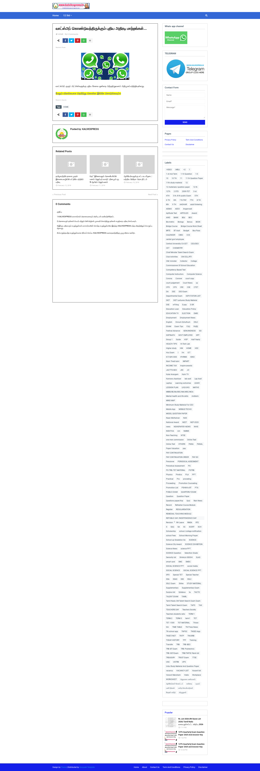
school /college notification (190, 531)
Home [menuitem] (56, 15)
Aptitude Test (171, 213)
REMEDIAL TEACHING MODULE (178, 514)
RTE (197, 522)
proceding (187, 479)
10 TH (174, 178)
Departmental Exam (174, 296)
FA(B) (195, 326)
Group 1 (169, 339)
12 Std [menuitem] (66, 15)
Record (169, 505)
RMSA (189, 522)
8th (167, 204)
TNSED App (195, 631)
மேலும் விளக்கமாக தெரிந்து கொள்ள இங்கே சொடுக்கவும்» (88, 93)
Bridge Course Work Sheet (191, 226)
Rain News (198, 501)
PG (189, 466)
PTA (196, 488)
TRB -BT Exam (171, 649)
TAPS (193, 605)
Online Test (170, 444)
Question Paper (183, 496)
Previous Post (60, 194)
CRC (182, 287)
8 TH (199, 200)
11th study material (174, 183)
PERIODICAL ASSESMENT (188, 461)
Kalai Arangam (172, 374)
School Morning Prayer (188, 536)
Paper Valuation (172, 448)
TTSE (194, 658)
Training (193, 640)
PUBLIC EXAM (172, 492)
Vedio (186, 675)
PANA (191, 444)
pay (184, 448)
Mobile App (170, 409)
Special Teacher (192, 575)
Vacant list (196, 671)
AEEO (177, 209)
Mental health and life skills (177, 396)
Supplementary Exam (190, 588)
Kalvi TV (185, 374)
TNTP (181, 636)
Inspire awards (186, 366)
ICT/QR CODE (171, 357)
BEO (190, 217)
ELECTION (186, 313)
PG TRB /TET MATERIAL (175, 470)
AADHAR (183, 204)
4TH (168, 196)
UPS (184, 662)
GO (200, 331)
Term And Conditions (194, 140)
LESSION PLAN (172, 387)
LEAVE (197, 383)
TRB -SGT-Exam (172, 653)
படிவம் (197, 684)
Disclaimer (190, 144)
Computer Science (194, 274)
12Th (168, 191)
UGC (168, 662)
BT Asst (177, 231)
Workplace (196, 675)
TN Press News (192, 627)
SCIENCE (192, 540)
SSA (167, 579)
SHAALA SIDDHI (186, 557)
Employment (171, 318)
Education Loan (172, 309)
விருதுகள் (182, 692)
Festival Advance (173, 331)
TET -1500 (170, 623)
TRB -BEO (186, 644)
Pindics (179, 475)
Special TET (178, 575)
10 (167, 178)
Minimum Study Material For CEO (179, 405)
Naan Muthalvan (173, 418)
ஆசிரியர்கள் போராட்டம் (174, 684)
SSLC (189, 579)
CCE (188, 235)
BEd (183, 217)
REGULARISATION (183, 509)
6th (174, 200)
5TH (196, 196)
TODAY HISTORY (172, 640)
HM (181, 348)
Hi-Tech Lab (185, 344)
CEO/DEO (195, 244)
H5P (186, 339)
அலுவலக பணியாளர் (187, 679)
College (194, 261)
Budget (186, 231)
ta (190, 592)
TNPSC (184, 631)
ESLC (196, 322)
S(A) (172, 527)
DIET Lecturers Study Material (185, 300)
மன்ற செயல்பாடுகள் (185, 688)
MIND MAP (170, 400)
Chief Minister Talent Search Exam (180, 252)
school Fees (171, 536)
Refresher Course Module (185, 505)
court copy (190, 278)
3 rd (195, 191)
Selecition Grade (191, 553)
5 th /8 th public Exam (182, 196)
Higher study (171, 348)
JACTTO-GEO (171, 370)
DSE (167, 305)
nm (178, 431)
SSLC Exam (170, 583)
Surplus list (170, 592)
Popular (169, 712)
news (168, 427)
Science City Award (174, 544)
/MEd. (177, 170)
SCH (199, 527)
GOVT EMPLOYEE (185, 335)
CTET (196, 287)
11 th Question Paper (194, 178)
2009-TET (186, 191)
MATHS (196, 387)
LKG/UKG (185, 387)
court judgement (173, 283)
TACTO (197, 592)
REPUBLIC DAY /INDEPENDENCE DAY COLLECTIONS (181, 518)
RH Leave (180, 522)
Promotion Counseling (188, 483)
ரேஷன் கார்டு (171, 692)
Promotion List (172, 488)
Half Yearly (195, 339)
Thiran (195, 623)
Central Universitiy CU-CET (176, 244)
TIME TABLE (177, 627)
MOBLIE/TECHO (185, 409)
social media (192, 566)
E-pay (184, 305)
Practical (169, 479)
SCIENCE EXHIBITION (194, 544)
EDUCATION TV (172, 313)
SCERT (191, 527)
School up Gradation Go (176, 540)
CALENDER (170, 235)
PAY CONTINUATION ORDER (177, 457)
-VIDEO (169, 170)
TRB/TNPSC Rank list (190, 653)
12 (187, 183)
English (169, 322)
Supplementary (172, 588)
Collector (183, 261)
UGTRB (176, 662)
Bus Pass (196, 231)
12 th (195, 187)
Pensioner (170, 461)
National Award (172, 422)
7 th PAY (183, 200)
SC (184, 527)
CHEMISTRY (178, 248)
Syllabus (182, 592)
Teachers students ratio (175, 614)
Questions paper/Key (174, 501)
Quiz (188, 501)
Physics (169, 475)
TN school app (172, 631)
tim (167, 627)
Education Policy (189, 309)
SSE (182, 579)
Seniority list (171, 557)
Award (194, 213)
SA (179, 527)
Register (169, 509)
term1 (187, 618)
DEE (173, 292)
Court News (187, 283)
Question (169, 496)
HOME (60, 34)
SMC (180, 562)
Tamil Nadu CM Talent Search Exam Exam (183, 601)
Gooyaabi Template (87, 767)
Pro (178, 479)
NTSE (183, 435)
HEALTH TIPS (171, 344)
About (144, 767)
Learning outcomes (183, 383)
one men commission (175, 440)
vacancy (169, 671)
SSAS (175, 579)
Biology (181, 222)
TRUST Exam (183, 658)
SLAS (198, 557)
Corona (169, 278)
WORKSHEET (171, 679)
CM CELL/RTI (186, 257)
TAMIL (184, 597)
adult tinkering (196, 204)
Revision (169, 522)
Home (136, 767)
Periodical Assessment (175, 466)
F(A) (188, 326)
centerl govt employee (175, 239)
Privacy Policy (170, 140)
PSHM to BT (186, 488)
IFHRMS (183, 357)
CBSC (181, 235)
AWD (168, 217)
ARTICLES (184, 213)
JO (188, 370)
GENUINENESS (189, 331)
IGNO (192, 357)
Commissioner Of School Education (180, 265)
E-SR (192, 305)
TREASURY (170, 658)
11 (181, 178)
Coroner (179, 278)
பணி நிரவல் (170, 688)
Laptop (169, 383)
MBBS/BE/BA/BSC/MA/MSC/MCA (179, 392)
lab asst (188, 379)
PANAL (200, 444)
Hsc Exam (170, 353)
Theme (63, 767)
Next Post (152, 194)
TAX (200, 605)
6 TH (168, 200)
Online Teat (191, 440)
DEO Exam (183, 292)
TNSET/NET (171, 636)
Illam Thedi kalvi (172, 361)
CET (167, 248)
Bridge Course (171, 226)
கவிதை (189, 684)
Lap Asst (198, 379)
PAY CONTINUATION (174, 453)
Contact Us (169, 144)
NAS (185, 418)
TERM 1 (192, 614)
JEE (181, 370)
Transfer (169, 644)
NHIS (196, 427)
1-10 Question (186, 174)
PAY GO (195, 457)
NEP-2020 (194, 422)
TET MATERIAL (184, 623)
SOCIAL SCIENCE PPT (175, 566)
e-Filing (176, 305)
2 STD (176, 191)
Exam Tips (179, 326)
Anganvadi (187, 209)
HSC (196, 348)
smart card (170, 562)
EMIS (196, 313)
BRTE (168, 231)
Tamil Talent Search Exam (176, 605)
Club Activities (172, 257)
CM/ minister (171, 261)
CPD (168, 287)
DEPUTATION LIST (193, 296)
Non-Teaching (171, 435)
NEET (184, 422)
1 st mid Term (171, 174)
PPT (194, 475)
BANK (176, 217)
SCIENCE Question (173, 553)
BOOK (198, 222)
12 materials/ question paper (178, 187)
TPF (184, 640)
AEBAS (169, 209)
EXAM (168, 326)
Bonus (189, 222)
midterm (195, 396)
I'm (183, 353)
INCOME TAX (171, 366)
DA (167, 292)
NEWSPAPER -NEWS (182, 427)
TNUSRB (190, 636)
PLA (187, 475)
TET (195, 618)
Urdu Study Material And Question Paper (182, 666)
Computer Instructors (174, 274)
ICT (189, 353)
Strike (181, 583)
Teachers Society (189, 610)
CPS (175, 287)
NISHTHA (170, 431)
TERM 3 (179, 618)
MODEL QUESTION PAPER (176, 414)
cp (197, 283)
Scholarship (171, 531)
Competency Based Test (176, 270)
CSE (188, 287)
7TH (191, 200)
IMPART (186, 361)
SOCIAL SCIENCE (173, 570)
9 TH (174, 204)
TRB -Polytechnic (187, 649)
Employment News (187, 318)
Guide (178, 339)
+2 (184, 170)
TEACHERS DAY (172, 610)
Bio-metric (170, 222)
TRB (178, 644)
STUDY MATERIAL (194, 583)
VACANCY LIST (182, 671)
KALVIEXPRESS (90, 129)
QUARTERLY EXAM (188, 492)
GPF (198, 335)
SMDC (188, 562)
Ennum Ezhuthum (183, 322)
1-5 (196, 174)
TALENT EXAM (172, 597)
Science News (171, 549)
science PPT (186, 549)
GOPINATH (170, 335)
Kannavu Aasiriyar (173, 379)
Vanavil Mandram (173, 675)
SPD (168, 575)
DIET (168, 300)
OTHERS (181, 444)
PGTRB (191, 470)
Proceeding (170, 483)
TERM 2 (169, 618)
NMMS (186, 431)
